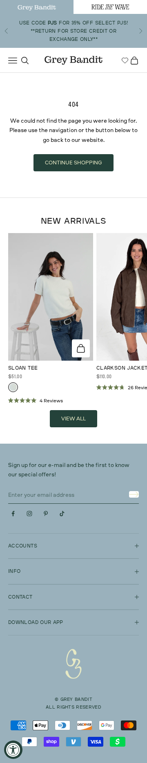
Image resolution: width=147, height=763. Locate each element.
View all (73, 418)
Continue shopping (73, 162)
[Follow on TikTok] (62, 513)
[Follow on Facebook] (13, 513)
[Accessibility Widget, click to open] (13, 750)
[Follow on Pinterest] (46, 513)
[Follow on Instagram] (29, 513)
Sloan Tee (23, 368)
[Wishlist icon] (125, 60)
